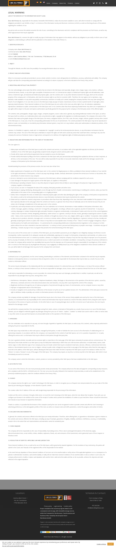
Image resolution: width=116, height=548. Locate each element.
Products (70, 3)
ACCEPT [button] (110, 544)
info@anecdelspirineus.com (96, 508)
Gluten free (62, 3)
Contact (77, 3)
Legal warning (57, 506)
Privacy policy (48, 506)
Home (48, 3)
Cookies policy (67, 506)
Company (55, 3)
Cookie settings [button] (101, 544)
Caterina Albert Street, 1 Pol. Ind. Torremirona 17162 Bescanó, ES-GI (20, 500)
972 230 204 (95, 505)
